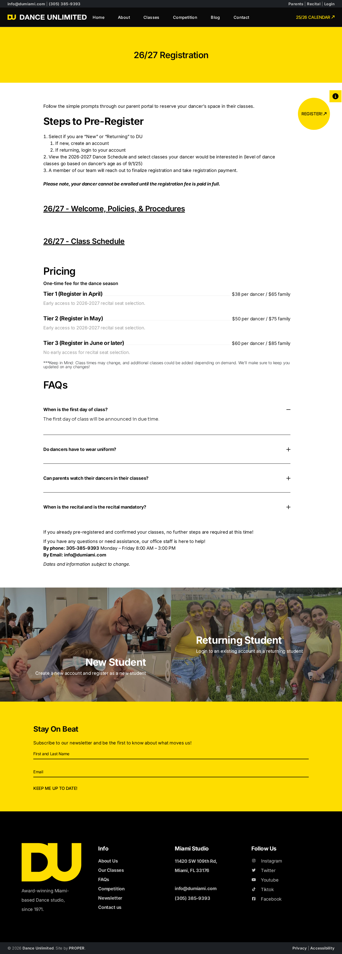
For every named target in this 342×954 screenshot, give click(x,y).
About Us (108, 861)
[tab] (166, 409)
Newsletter (110, 898)
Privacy (300, 948)
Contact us (109, 907)
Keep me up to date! (55, 788)
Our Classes (111, 870)
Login (329, 4)
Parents (295, 4)
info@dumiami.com (26, 4)
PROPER (76, 948)
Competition (111, 888)
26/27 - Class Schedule (84, 241)
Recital (313, 4)
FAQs (103, 879)
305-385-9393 (82, 548)
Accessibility (322, 948)
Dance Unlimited (38, 948)
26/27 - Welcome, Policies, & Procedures (114, 208)
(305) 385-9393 (65, 4)
